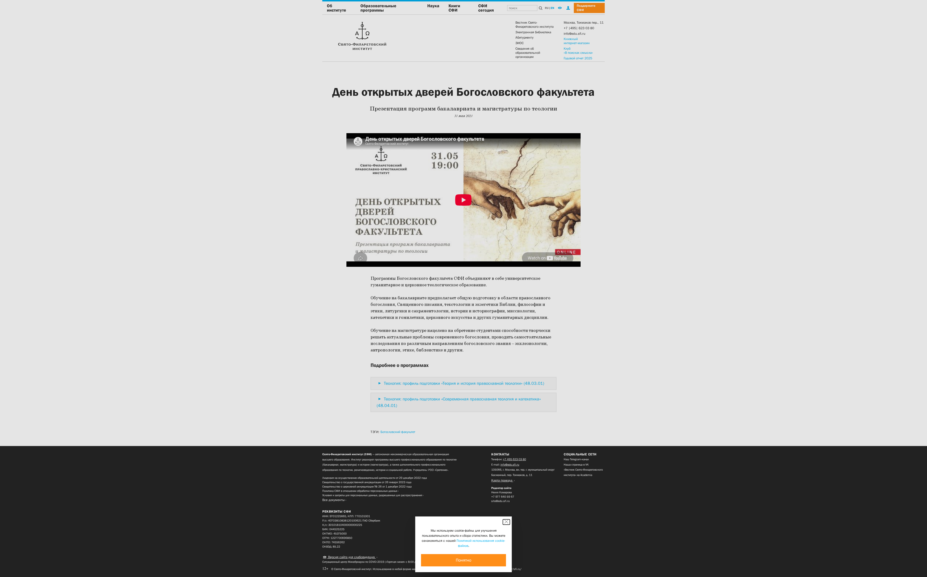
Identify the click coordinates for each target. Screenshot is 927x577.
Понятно (463, 560)
